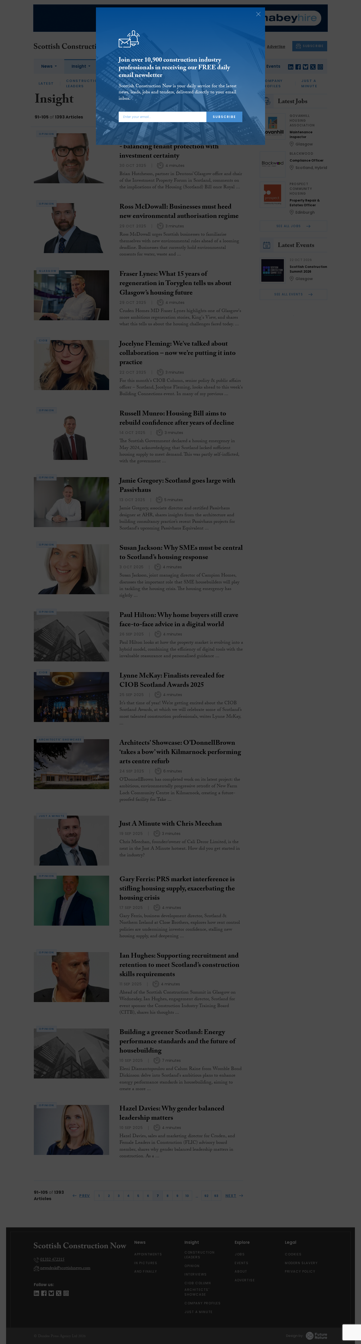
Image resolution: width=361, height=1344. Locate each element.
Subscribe (224, 117)
